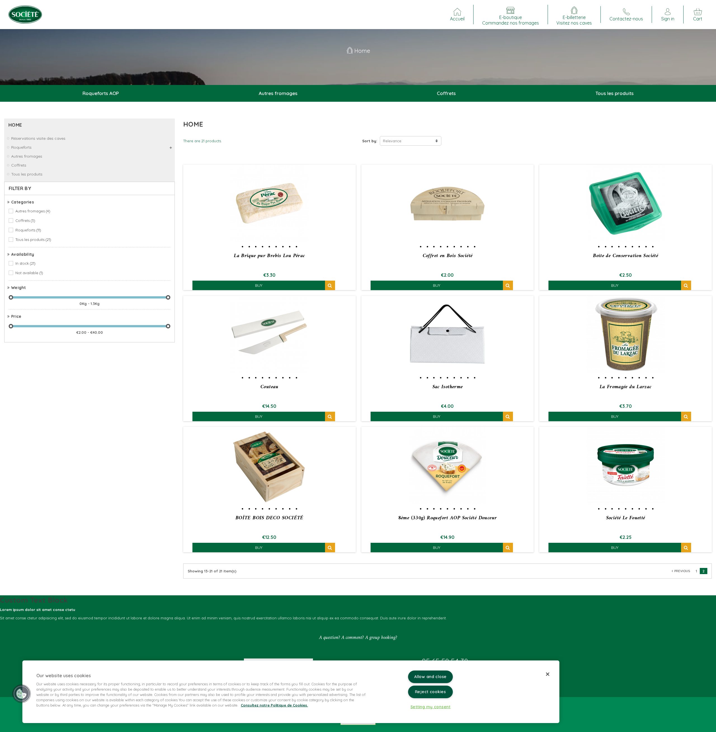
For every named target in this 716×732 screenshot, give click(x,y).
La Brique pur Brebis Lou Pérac (269, 255)
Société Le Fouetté (625, 518)
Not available (29, 273)
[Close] (547, 674)
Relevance (392, 141)
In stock (25, 263)
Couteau (269, 387)
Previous (680, 571)
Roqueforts (28, 230)
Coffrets (25, 220)
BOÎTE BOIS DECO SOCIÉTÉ (269, 518)
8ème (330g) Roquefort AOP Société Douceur (447, 518)
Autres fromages (32, 211)
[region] (290, 691)
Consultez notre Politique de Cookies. (274, 705)
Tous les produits (33, 239)
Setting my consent (431, 706)
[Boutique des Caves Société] (25, 14)
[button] (21, 694)
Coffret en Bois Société (448, 255)
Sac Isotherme (447, 387)
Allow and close (430, 676)
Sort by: (369, 141)
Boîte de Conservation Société (625, 255)
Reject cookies (430, 691)
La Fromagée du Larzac (626, 387)
